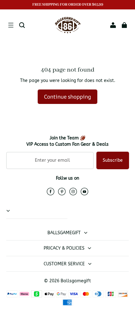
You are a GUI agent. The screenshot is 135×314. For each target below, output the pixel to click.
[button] (10, 25)
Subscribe (113, 160)
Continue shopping (67, 96)
